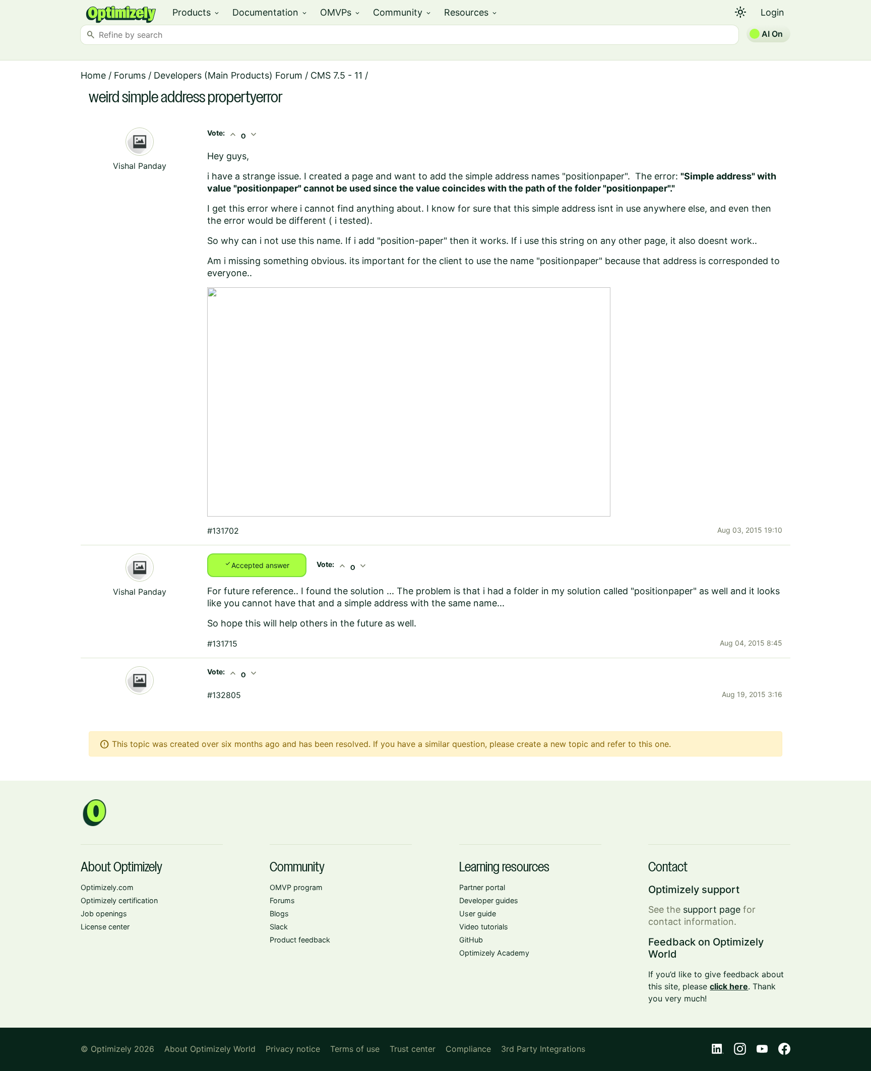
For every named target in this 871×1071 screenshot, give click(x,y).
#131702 (223, 531)
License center (105, 926)
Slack (279, 926)
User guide (477, 913)
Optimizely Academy (494, 953)
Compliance (468, 1049)
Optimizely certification (119, 900)
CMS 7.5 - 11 (336, 75)
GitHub (471, 939)
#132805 (224, 695)
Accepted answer (256, 564)
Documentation (270, 12)
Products (196, 12)
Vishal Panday (139, 166)
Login (772, 12)
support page (711, 909)
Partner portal (482, 887)
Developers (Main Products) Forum (228, 75)
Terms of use (355, 1049)
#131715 (222, 644)
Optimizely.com (107, 887)
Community (402, 12)
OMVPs (340, 12)
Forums (130, 75)
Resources (471, 12)
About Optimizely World (210, 1049)
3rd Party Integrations (543, 1049)
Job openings (104, 913)
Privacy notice (293, 1049)
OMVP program (296, 887)
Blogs (279, 913)
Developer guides (488, 900)
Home (93, 75)
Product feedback (300, 939)
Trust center (413, 1049)
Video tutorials (483, 926)
